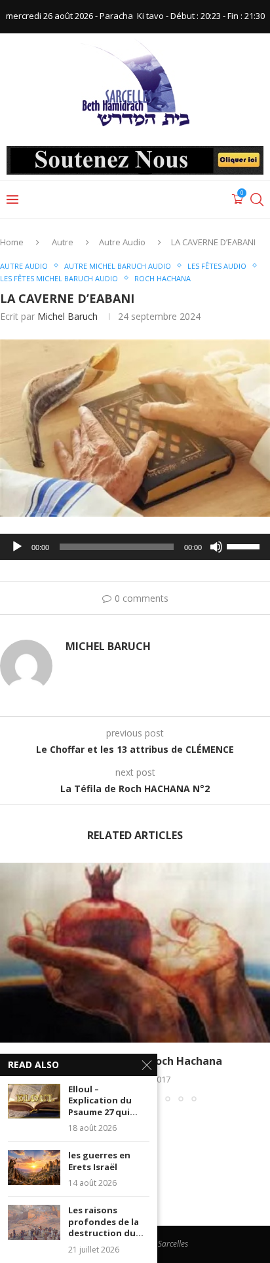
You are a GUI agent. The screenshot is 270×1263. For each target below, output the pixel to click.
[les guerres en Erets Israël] (34, 1167)
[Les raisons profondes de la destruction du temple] (34, 1222)
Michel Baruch (67, 316)
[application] (135, 547)
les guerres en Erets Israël (99, 1161)
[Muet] (216, 546)
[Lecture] (17, 546)
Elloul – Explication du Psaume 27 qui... (103, 1101)
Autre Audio (122, 242)
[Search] (256, 199)
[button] (11, 982)
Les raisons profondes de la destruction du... (106, 1222)
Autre (62, 242)
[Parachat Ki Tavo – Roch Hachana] (135, 953)
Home (12, 242)
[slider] (245, 545)
